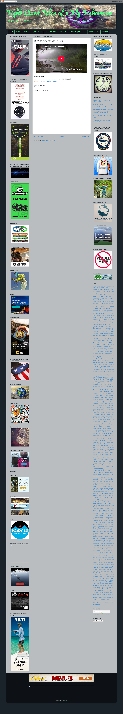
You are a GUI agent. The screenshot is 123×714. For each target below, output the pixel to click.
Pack (106, 459)
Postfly (102, 472)
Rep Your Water (102, 483)
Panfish (95, 461)
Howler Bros (102, 421)
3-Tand (111, 286)
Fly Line (102, 390)
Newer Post (38, 137)
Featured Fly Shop (99, 369)
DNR (112, 351)
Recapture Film (103, 476)
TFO (101, 545)
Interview (105, 425)
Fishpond (95, 381)
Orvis (107, 458)
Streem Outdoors (109, 526)
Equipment (96, 362)
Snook (102, 513)
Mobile (97, 445)
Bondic (112, 312)
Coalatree (98, 335)
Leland (112, 437)
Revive (108, 483)
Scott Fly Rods (96, 505)
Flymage (100, 397)
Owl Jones (100, 459)
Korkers (109, 431)
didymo (94, 349)
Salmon (111, 493)
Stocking (105, 524)
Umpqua (107, 578)
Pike (96, 470)
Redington (111, 478)
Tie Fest (111, 569)
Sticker (95, 524)
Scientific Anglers (108, 503)
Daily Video (42, 81)
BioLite (98, 308)
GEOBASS (103, 405)
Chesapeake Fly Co (107, 330)
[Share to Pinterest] (70, 79)
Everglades (104, 364)
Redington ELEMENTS (99, 479)
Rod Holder (104, 490)
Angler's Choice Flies (108, 291)
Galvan (105, 403)
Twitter (102, 578)
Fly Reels (103, 392)
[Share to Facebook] (68, 79)
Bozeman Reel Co (101, 315)
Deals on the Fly (109, 346)
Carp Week (27, 31)
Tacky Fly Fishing (109, 536)
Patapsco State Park (99, 463)
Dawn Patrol (100, 346)
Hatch (103, 416)
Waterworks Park (97, 589)
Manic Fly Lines (106, 442)
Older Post (85, 137)
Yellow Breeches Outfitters (107, 601)
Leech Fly (110, 435)
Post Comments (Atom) (48, 140)
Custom (95, 340)
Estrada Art (97, 364)
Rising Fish (107, 486)
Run (98, 493)
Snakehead (96, 513)
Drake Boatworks (102, 355)
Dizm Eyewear (104, 351)
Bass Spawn (107, 305)
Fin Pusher (101, 371)
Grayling (95, 411)
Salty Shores (110, 500)
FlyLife (96, 397)
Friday (107, 402)
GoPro (103, 409)
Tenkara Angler (110, 543)
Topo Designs (99, 573)
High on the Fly (97, 419)
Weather (95, 591)
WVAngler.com (102, 599)
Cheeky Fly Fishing (106, 326)
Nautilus (95, 452)
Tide (108, 569)
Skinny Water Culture (100, 510)
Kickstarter (101, 430)
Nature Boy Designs (107, 451)
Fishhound (111, 373)
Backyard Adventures (109, 299)
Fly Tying (108, 393)
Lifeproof (95, 438)
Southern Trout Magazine (100, 518)
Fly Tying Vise (104, 395)
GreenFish (111, 411)
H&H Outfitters (107, 414)
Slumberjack (96, 512)
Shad (94, 507)
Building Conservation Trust (99, 319)
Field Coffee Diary (109, 369)
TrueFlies (108, 576)
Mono (97, 447)
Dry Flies (48, 81)
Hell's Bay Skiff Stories (98, 417)
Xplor (108, 599)
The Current (111, 550)
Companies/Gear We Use (77, 31)
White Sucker (107, 594)
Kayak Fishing (101, 428)
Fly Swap (101, 393)
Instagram (99, 425)
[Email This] (63, 79)
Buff (112, 317)
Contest (95, 339)
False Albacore (104, 368)
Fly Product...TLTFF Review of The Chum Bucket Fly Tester (103, 105)
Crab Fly (111, 339)
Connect (105, 31)
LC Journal (103, 435)
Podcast (100, 470)
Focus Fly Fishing (98, 399)
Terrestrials (96, 545)
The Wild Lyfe (97, 566)
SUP (105, 531)
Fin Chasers (96, 371)
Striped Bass (97, 528)
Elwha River (109, 360)
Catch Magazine (102, 324)
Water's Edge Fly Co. (107, 587)
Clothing (95, 333)
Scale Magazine (97, 503)
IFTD (98, 423)
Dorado (95, 355)
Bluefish (107, 312)
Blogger (65, 700)
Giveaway (102, 407)
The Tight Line (101, 562)
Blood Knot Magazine (98, 310)
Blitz (101, 308)
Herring (106, 417)
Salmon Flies (97, 495)
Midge (94, 445)
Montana (101, 447)
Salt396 (104, 495)
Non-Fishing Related (107, 452)
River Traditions (99, 488)
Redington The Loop (103, 481)
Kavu (112, 426)
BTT (103, 317)
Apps (103, 293)
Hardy (99, 416)
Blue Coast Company (109, 310)
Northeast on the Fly (106, 454)
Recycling (95, 478)
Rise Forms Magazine (108, 484)
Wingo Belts (111, 596)
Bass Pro (101, 305)
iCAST (94, 423)
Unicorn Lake (96, 582)
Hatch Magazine (109, 416)
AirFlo (107, 287)
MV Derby (100, 449)
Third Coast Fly (97, 567)
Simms (112, 508)
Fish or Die (105, 373)
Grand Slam (110, 409)
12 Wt (94, 286)
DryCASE (105, 357)
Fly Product (108, 390)
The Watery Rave (100, 564)
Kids (105, 430)
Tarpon (106, 540)
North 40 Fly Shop (97, 454)
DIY (46, 31)
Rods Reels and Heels (98, 491)
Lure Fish (99, 442)
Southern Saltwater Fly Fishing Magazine (104, 517)
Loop (94, 442)
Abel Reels (102, 287)
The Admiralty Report (108, 545)
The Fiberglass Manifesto (101, 552)
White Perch (110, 592)
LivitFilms (95, 440)
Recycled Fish (110, 476)
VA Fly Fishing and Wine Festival (100, 583)
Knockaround (99, 431)
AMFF (94, 291)
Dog (100, 353)
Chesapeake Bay (98, 328)
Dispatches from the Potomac (103, 349)
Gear (98, 405)
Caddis (107, 319)
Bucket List (107, 317)
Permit (107, 466)
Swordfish (95, 536)
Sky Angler (110, 510)
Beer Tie (107, 306)
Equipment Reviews (107, 362)
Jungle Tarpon (106, 426)
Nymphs (102, 458)
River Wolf (105, 488)
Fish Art (106, 371)
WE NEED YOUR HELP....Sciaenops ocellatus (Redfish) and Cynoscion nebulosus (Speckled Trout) (103, 111)
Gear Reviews (37, 31)
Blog (104, 308)
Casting (104, 322)
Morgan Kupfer (44, 79)
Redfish (102, 478)
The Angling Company (98, 547)
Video (95, 585)
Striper (112, 528)
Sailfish (106, 493)
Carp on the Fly (108, 321)
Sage (101, 493)
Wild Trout (97, 596)
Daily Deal (99, 343)
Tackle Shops (101, 536)
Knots (104, 431)
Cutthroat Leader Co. (103, 340)
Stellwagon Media (110, 522)
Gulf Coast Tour (109, 412)
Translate (106, 614)
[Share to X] (66, 79)
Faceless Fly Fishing (105, 366)
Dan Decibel (106, 344)
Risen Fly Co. (97, 486)
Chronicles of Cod (98, 331)
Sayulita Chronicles (98, 501)
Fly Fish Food (107, 386)
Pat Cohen (102, 461)
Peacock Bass (97, 464)
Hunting (111, 421)
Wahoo (98, 587)
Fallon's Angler (96, 368)
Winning (95, 597)
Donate (111, 353)
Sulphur (112, 529)
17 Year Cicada (100, 286)
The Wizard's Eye (108, 566)
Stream (94, 526)
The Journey (108, 555)
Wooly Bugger (102, 597)
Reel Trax (111, 481)
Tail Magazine (101, 538)
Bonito (101, 314)
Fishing (94, 375)
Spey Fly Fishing (101, 520)
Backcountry (96, 298)
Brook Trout (110, 315)
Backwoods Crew (98, 300)
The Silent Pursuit (101, 561)
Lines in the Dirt (100, 438)
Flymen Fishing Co (108, 397)
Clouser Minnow (103, 333)
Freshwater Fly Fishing (103, 400)
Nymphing (96, 458)
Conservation (109, 337)
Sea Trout (110, 505)
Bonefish (96, 314)
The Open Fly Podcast (103, 559)
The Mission (104, 557)
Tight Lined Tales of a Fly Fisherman (59, 12)
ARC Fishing (103, 294)
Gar (108, 403)
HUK (107, 421)
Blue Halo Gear (98, 312)
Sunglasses (96, 531)
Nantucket (96, 451)
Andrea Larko (99, 291)
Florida (102, 384)
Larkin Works (96, 435)
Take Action (108, 538)
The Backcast (108, 547)
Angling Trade (97, 293)
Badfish (95, 301)
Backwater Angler (108, 298)
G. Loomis (100, 403)
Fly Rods (110, 392)
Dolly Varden (105, 353)
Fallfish (112, 366)
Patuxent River (109, 463)
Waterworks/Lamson (108, 589)
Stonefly (111, 524)
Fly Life (97, 390)
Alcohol (95, 289)
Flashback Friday (104, 381)
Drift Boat (111, 355)
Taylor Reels (100, 542)
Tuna (96, 578)
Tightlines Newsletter (104, 571)
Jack (109, 425)
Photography (98, 469)
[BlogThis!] (64, 79)
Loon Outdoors (108, 440)
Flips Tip (111, 383)
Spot (109, 520)
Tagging (95, 538)
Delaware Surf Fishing (98, 348)
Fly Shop (95, 393)
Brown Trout (97, 317)
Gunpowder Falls (98, 414)
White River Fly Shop (98, 594)
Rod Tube (110, 490)
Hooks (96, 421)
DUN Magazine (105, 359)
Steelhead (55, 81)
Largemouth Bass (107, 433)
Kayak (94, 428)
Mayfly (104, 444)
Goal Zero (108, 407)
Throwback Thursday (102, 569)
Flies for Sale (105, 383)
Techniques (106, 542)
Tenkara (103, 543)
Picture (107, 469)
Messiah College (109, 444)
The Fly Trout (101, 554)
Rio (94, 484)
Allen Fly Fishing (103, 289)
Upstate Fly (102, 582)
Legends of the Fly (105, 437)
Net (99, 452)
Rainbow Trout (108, 474)
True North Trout (102, 576)
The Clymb (110, 548)
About (18, 31)
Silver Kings (106, 508)
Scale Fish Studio (109, 501)
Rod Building (96, 490)
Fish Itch (98, 373)
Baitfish (101, 303)
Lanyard (98, 433)
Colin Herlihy (105, 335)
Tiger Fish (95, 571)
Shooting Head (103, 506)
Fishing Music (102, 377)
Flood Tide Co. (97, 384)
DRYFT (109, 357)
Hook (108, 419)
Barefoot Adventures (109, 303)
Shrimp (101, 508)
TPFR (112, 572)
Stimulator (100, 524)
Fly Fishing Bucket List (58, 31)
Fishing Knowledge (103, 375)
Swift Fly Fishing (101, 535)
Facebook (96, 366)
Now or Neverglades (108, 456)
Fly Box (100, 386)
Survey (112, 533)
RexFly (112, 483)
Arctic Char (110, 294)
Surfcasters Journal (98, 533)
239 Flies (106, 286)
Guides (102, 412)
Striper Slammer (97, 529)
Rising (103, 486)
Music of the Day (109, 447)
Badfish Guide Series (101, 301)
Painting (111, 459)
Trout (106, 574)
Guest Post (96, 412)
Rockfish (111, 488)
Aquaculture (96, 294)
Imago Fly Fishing (105, 423)
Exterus (111, 364)
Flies (99, 383)
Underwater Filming (106, 580)
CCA (108, 324)
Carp (100, 321)
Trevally (101, 574)
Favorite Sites (94, 31)
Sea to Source (104, 505)
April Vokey (110, 293)
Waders (107, 585)
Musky (95, 449)
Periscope (100, 466)
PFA (113, 466)
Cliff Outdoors (110, 331)
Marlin (99, 444)
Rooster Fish (106, 491)
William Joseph (104, 596)
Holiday (103, 419)
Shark (97, 507)
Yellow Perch (97, 602)
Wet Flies (98, 592)
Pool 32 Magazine (109, 470)
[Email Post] (59, 79)
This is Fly (105, 567)
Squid (112, 520)
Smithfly (112, 512)
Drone (94, 357)
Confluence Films (100, 337)
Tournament (106, 573)
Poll (103, 470)
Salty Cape (103, 500)
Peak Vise (105, 464)
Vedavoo (111, 583)
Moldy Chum (104, 445)
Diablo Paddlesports (109, 348)
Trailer (95, 574)
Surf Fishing (110, 531)
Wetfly (104, 592)
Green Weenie (103, 411)
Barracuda (95, 305)
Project (107, 472)
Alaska (112, 287)
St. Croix (95, 522)
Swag (94, 535)
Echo (102, 360)
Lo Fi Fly (101, 440)
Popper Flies (97, 472)
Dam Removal (97, 344)
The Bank (104, 548)
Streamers (100, 526)
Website (100, 591)
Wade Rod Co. (100, 585)
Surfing (107, 533)
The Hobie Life (101, 555)
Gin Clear (108, 405)
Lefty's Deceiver (97, 437)
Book (104, 314)
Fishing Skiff (102, 379)
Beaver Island (100, 306)
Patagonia (111, 461)
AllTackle (111, 289)
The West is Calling (109, 564)
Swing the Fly (110, 535)
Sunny (101, 531)
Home (11, 31)
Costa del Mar (103, 339)
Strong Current (105, 529)
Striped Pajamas (105, 528)
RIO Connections (99, 484)
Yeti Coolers (105, 602)
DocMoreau (95, 353)
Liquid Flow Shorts (109, 438)
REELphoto (95, 483)
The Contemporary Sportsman (100, 550)
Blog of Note (110, 308)
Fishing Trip (110, 379)
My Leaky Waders (108, 449)
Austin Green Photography (103, 296)
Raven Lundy (96, 476)
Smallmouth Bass (104, 512)
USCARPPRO (110, 582)
